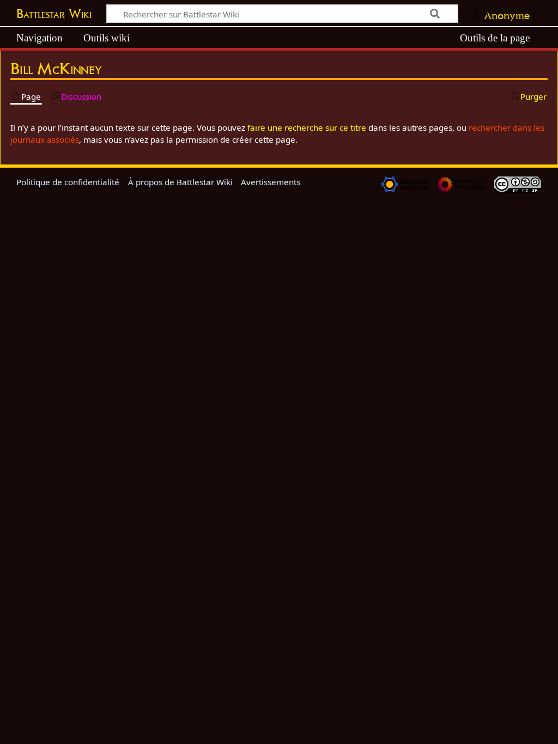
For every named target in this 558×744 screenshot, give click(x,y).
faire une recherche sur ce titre (306, 127)
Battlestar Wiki (54, 13)
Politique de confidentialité (67, 181)
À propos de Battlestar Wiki (180, 181)
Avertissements (270, 181)
